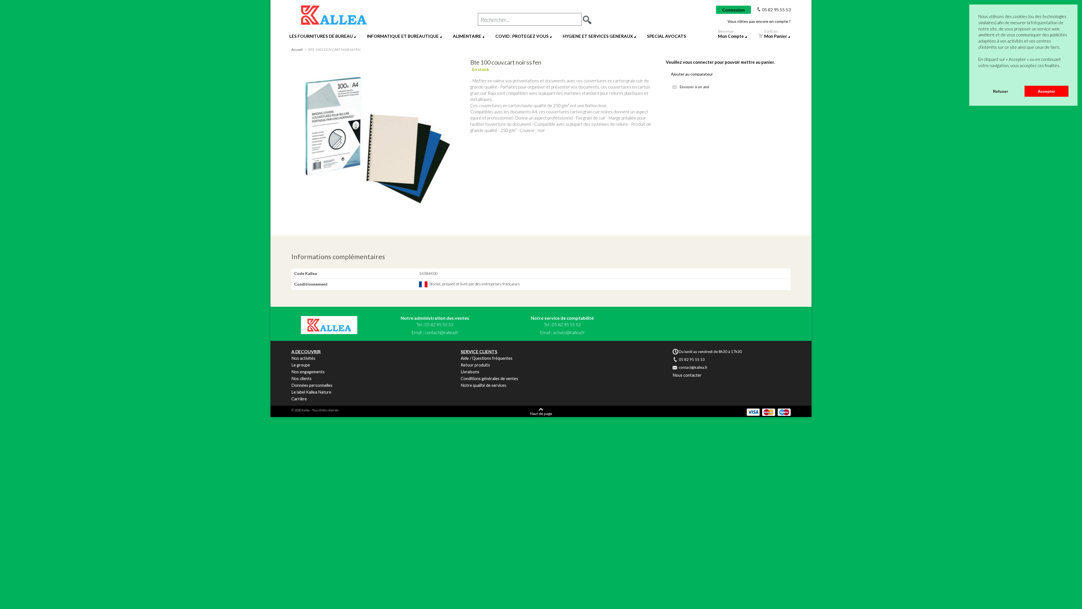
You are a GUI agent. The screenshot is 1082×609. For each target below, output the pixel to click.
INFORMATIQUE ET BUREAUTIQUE (403, 36)
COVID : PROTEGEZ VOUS (522, 36)
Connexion (733, 9)
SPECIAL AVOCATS (666, 36)
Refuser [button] (1000, 91)
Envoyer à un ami (694, 87)
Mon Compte (731, 35)
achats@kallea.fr (569, 332)
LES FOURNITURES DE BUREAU (321, 36)
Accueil (297, 49)
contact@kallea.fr (441, 332)
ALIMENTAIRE (467, 36)
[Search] (587, 18)
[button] (979, 78)
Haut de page (541, 413)
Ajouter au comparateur (692, 74)
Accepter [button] (1046, 91)
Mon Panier (775, 35)
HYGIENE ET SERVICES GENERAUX (598, 36)
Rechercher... (495, 19)
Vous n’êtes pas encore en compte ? (759, 21)
